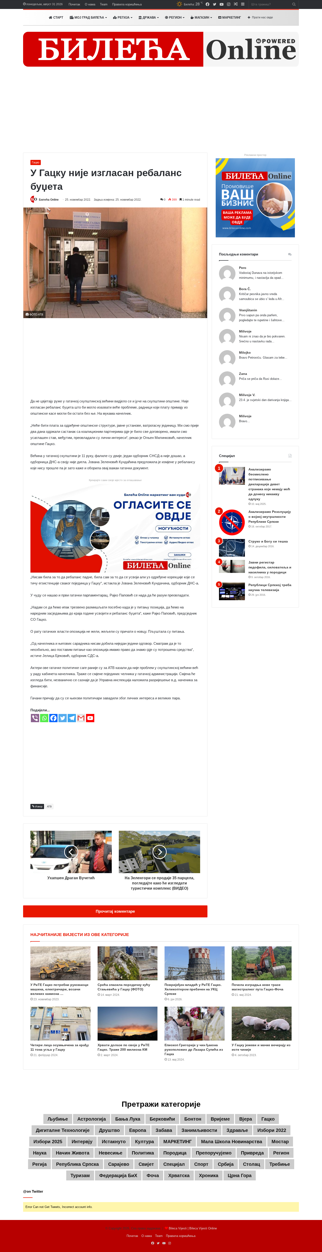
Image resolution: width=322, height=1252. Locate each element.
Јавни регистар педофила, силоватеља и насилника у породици (269, 567)
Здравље (237, 1130)
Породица (174, 1152)
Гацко (35, 162)
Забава (164, 1130)
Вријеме (220, 1119)
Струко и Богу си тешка (268, 541)
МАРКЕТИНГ (231, 17)
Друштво (109, 1130)
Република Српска (77, 1164)
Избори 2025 (47, 1141)
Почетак (74, 4)
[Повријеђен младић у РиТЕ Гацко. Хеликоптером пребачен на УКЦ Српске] (195, 963)
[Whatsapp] (44, 718)
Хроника (208, 1175)
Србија (226, 1164)
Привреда (252, 1152)
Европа (137, 1130)
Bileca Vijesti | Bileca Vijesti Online (193, 1228)
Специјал (174, 1164)
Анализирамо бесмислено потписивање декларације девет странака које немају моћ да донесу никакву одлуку (269, 484)
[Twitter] (62, 718)
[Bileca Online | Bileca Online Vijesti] (161, 49)
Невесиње (110, 1152)
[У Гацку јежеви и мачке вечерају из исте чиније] (262, 1024)
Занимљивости (199, 1130)
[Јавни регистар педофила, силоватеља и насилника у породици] (232, 566)
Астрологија (91, 1119)
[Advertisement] (161, 113)
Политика (143, 1152)
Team (103, 4)
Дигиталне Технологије (63, 1130)
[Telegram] (72, 718)
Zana (243, 374)
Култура (144, 1141)
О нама (90, 4)
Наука (39, 1152)
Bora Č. (245, 289)
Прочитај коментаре (115, 911)
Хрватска (179, 1175)
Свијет (146, 1164)
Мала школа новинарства (231, 1141)
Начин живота (72, 1152)
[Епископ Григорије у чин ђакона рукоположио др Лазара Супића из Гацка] (195, 1024)
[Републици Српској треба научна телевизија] (232, 591)
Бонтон (192, 1119)
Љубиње (58, 1119)
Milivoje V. (247, 395)
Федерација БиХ (118, 1175)
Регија (39, 1164)
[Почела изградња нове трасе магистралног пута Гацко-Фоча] (262, 963)
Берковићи (162, 1119)
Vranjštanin (248, 310)
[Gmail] (81, 718)
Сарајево (118, 1164)
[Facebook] (53, 718)
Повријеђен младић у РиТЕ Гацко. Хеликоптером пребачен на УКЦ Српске (193, 989)
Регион (175, 17)
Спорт (201, 1164)
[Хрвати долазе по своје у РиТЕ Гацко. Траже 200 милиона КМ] (128, 1024)
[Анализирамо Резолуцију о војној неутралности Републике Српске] (232, 522)
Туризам (80, 1175)
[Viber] (35, 718)
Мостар (280, 1141)
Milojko (245, 352)
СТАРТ (57, 17)
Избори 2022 (271, 1130)
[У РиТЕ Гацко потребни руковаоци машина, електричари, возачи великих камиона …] (60, 963)
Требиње (279, 1164)
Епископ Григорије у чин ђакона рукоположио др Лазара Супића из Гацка (194, 1049)
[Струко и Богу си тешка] (232, 548)
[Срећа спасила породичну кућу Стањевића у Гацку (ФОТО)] (128, 963)
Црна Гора (240, 1175)
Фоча (153, 1175)
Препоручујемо (213, 1152)
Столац (251, 1164)
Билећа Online (49, 199)
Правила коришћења (127, 4)
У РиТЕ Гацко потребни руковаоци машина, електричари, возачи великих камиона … (59, 989)
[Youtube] (90, 718)
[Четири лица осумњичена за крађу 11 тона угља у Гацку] (60, 1024)
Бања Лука (127, 1119)
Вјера (245, 1119)
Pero (242, 268)
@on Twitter (33, 1191)
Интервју (82, 1141)
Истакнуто (114, 1141)
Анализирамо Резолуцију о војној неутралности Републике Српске (269, 516)
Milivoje (245, 331)
